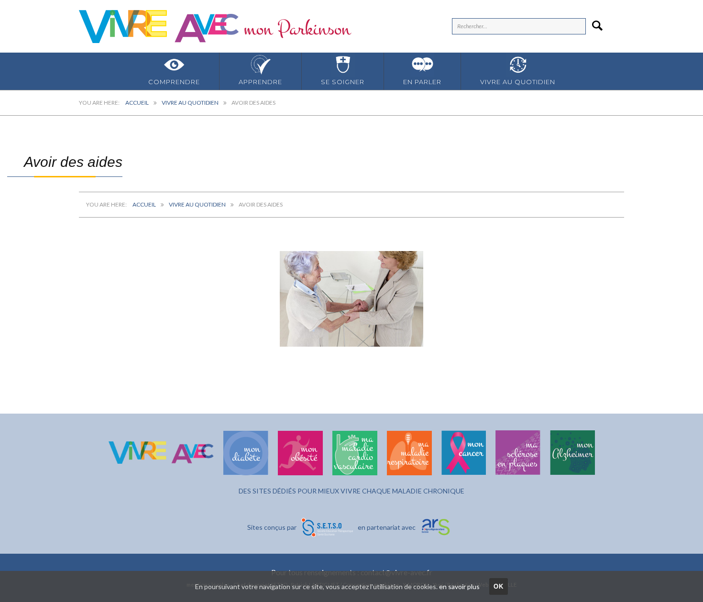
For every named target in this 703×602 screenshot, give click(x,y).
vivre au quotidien (517, 82)
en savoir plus (459, 586)
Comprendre (174, 82)
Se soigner (342, 82)
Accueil (137, 102)
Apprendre (260, 82)
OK (499, 586)
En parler (422, 82)
